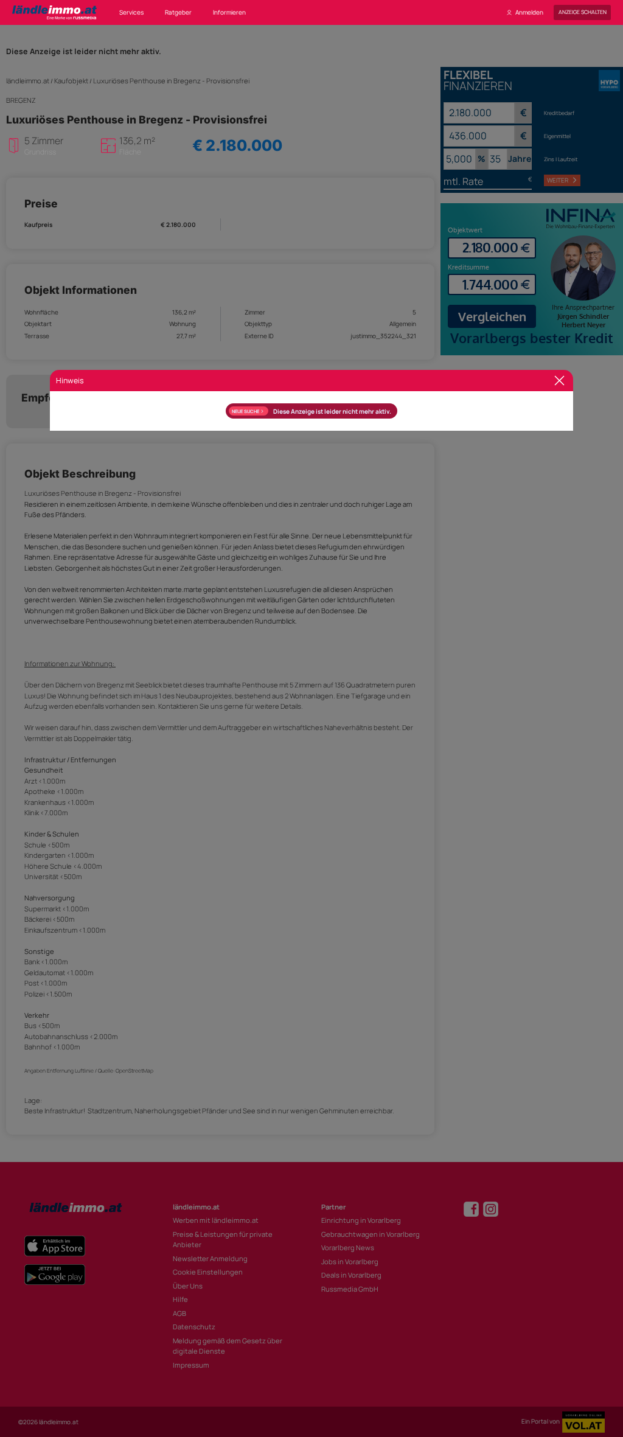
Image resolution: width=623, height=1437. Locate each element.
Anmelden (529, 12)
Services (131, 12)
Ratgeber (178, 12)
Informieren (229, 12)
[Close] (559, 380)
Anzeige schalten (583, 12)
